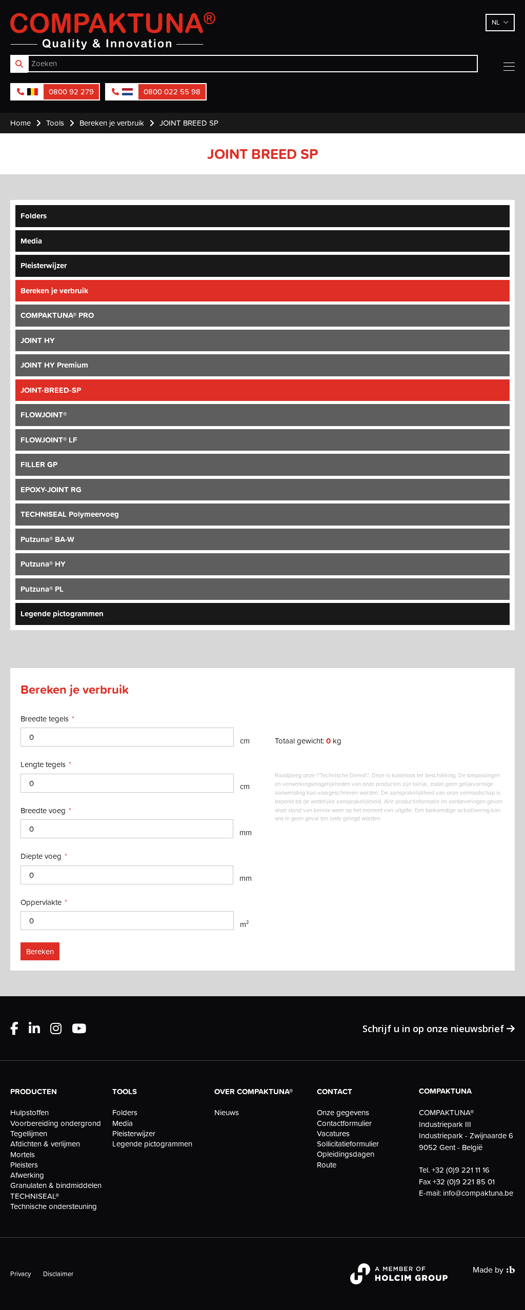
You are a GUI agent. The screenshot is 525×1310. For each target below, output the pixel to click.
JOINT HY (38, 340)
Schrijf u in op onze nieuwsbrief (434, 1028)
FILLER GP (39, 464)
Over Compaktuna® (253, 1091)
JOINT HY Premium (54, 364)
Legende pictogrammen (62, 613)
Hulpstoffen (29, 1112)
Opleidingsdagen (345, 1154)
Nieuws (226, 1112)
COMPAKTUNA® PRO (57, 315)
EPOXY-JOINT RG (51, 489)
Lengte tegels (43, 764)
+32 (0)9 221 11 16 (461, 1169)
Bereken (40, 951)
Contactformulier (344, 1123)
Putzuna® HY (43, 563)
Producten (33, 1091)
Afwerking (27, 1175)
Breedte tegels (45, 718)
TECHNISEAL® (34, 1196)
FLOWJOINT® (44, 414)
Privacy (20, 1273)
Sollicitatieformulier (348, 1144)
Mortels (22, 1155)
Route (326, 1165)
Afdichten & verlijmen (45, 1144)
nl (496, 22)
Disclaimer (58, 1273)
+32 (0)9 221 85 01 (464, 1181)
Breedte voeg (43, 810)
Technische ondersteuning (53, 1206)
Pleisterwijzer (44, 265)
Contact (334, 1091)
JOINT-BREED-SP (51, 390)
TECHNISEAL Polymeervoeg (70, 514)
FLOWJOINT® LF (49, 439)
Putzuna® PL (42, 588)
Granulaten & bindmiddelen (56, 1185)
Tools (124, 1091)
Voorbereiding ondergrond (55, 1123)
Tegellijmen (28, 1133)
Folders (34, 215)
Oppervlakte (41, 902)
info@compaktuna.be (478, 1192)
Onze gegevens (343, 1112)
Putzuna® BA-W (47, 539)
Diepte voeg (41, 856)
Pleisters (24, 1165)
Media (31, 240)
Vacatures (333, 1133)
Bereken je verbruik (54, 290)
